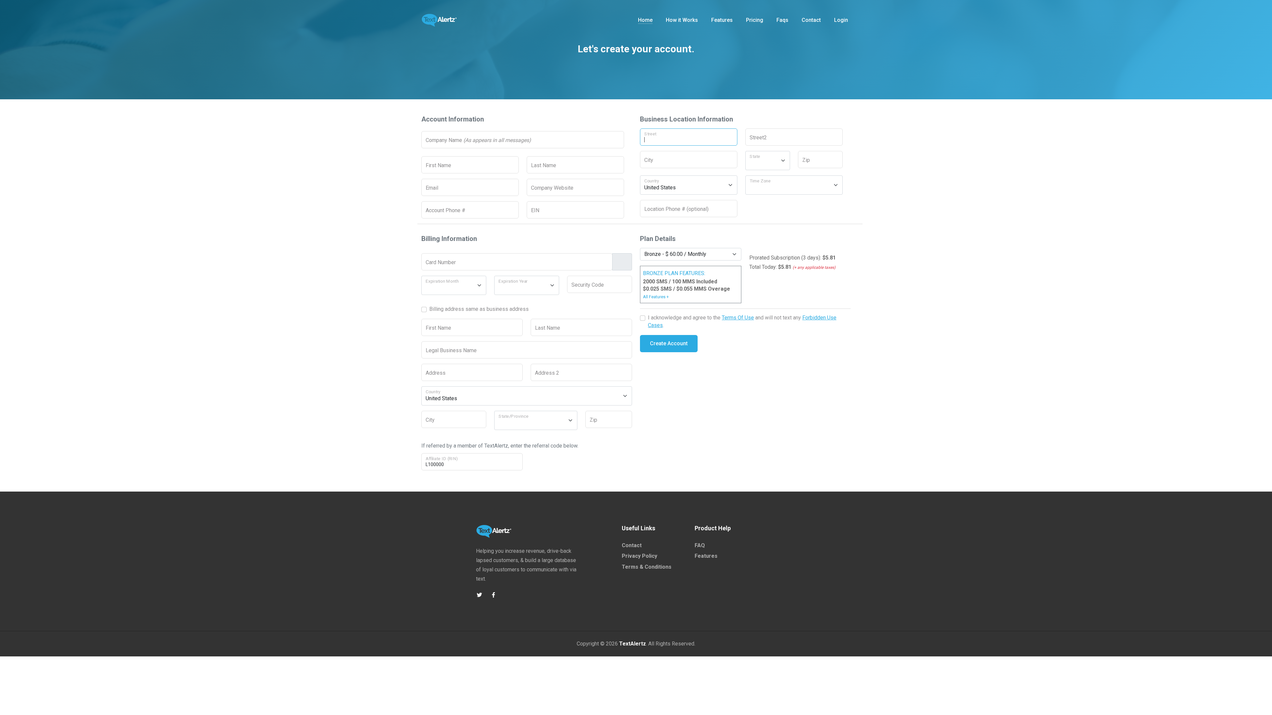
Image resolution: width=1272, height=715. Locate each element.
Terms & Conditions (646, 567)
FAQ (700, 545)
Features (706, 556)
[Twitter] (479, 595)
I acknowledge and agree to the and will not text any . (742, 321)
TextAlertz (632, 644)
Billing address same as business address (479, 309)
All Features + (656, 296)
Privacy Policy (639, 556)
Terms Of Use (738, 317)
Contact (632, 545)
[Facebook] (493, 595)
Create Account (669, 343)
